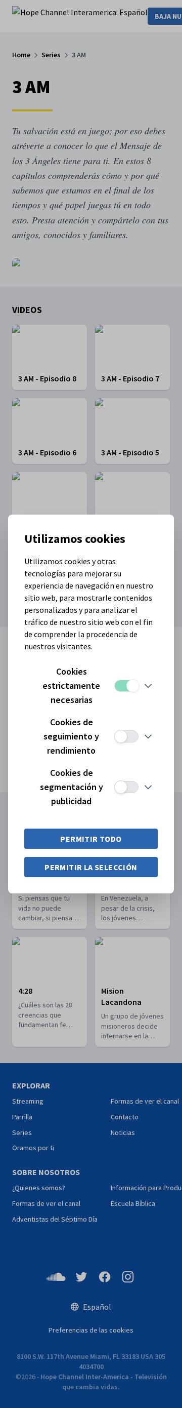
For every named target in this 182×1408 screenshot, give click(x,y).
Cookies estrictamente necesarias (71, 686)
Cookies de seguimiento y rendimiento (71, 736)
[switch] (126, 686)
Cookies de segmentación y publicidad (71, 787)
